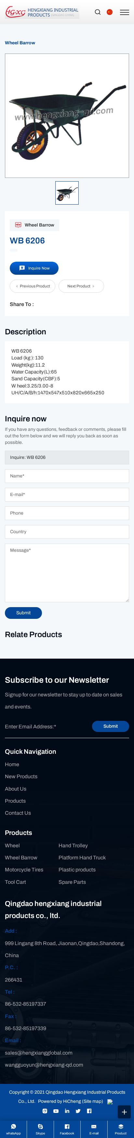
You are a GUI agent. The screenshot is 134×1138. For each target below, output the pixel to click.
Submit (110, 726)
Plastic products (77, 869)
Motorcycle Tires (24, 869)
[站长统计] (110, 1101)
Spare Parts (72, 882)
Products (15, 801)
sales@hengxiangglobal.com (39, 1053)
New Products (21, 776)
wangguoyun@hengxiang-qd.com (44, 1065)
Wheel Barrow (20, 42)
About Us (15, 789)
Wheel (12, 845)
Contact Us (18, 813)
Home (12, 764)
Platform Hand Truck (82, 857)
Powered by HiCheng (59, 1101)
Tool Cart (15, 882)
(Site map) (92, 1101)
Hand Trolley (73, 845)
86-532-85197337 (25, 1004)
